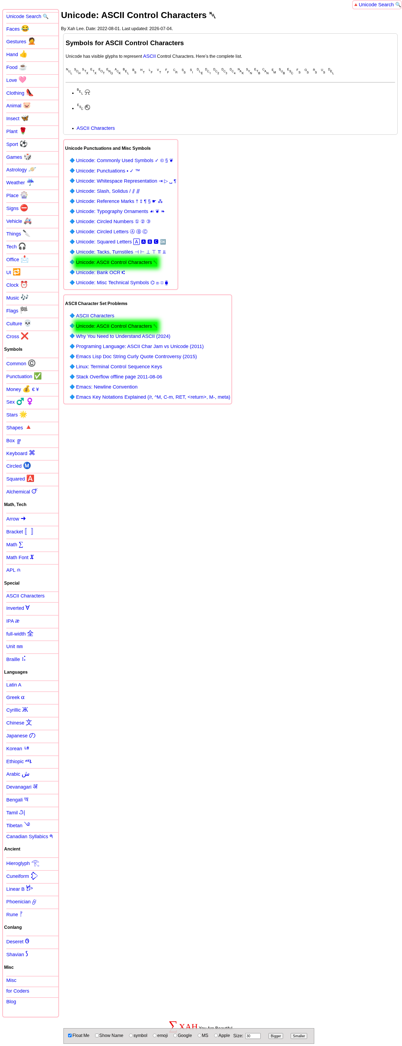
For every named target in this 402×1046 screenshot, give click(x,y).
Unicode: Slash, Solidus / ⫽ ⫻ (108, 191)
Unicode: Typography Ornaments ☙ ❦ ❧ (120, 211)
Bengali (17, 799)
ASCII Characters (96, 128)
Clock (17, 284)
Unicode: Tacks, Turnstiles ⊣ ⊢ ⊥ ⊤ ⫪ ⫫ (121, 252)
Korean (18, 748)
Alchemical (22, 491)
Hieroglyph (22, 863)
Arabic (18, 773)
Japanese (21, 735)
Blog (11, 1001)
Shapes (19, 427)
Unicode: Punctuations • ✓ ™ (108, 171)
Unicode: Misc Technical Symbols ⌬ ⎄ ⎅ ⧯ (122, 282)
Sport (17, 144)
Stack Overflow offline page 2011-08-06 (119, 377)
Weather (20, 182)
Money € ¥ (22, 389)
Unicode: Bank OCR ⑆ (100, 272)
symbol (140, 1035)
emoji (162, 1035)
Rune (14, 914)
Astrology (21, 169)
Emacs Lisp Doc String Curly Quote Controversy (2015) (136, 356)
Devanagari (21, 786)
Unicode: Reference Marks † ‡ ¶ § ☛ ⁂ (119, 201)
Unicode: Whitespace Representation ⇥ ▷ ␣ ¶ (126, 181)
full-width (20, 633)
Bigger (276, 1036)
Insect (17, 118)
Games (19, 156)
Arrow (16, 518)
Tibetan (18, 825)
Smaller (299, 1036)
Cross (17, 336)
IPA (12, 620)
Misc (11, 980)
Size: (238, 1035)
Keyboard (20, 453)
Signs (17, 208)
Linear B (19, 888)
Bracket (21, 531)
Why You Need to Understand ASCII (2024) (123, 336)
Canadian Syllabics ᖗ (29, 836)
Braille (16, 659)
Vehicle (19, 221)
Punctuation (24, 376)
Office (17, 259)
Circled (18, 465)
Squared (20, 478)
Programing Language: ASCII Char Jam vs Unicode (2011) (140, 346)
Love (16, 80)
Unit (14, 646)
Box (13, 440)
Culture (19, 323)
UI (13, 272)
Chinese (19, 722)
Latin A (13, 685)
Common (21, 363)
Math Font (20, 557)
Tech (16, 246)
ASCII (149, 56)
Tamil (15, 812)
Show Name (111, 1035)
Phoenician (21, 901)
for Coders (17, 991)
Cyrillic (17, 709)
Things (18, 233)
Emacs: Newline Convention (107, 387)
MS (205, 1035)
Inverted (18, 607)
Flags (17, 310)
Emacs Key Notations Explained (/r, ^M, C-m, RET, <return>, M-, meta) (153, 397)
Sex (20, 401)
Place (17, 195)
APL (13, 569)
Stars (16, 414)
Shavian (17, 954)
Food (16, 67)
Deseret (18, 941)
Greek (15, 697)
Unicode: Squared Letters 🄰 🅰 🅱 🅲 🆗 (121, 242)
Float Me (80, 1035)
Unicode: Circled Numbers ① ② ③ (113, 221)
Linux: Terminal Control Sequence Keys (119, 366)
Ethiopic (19, 761)
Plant (16, 131)
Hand (17, 54)
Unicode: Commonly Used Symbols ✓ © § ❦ (124, 160)
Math (14, 544)
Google (185, 1035)
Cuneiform (22, 876)
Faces (17, 28)
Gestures (21, 41)
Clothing (20, 92)
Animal (18, 105)
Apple (224, 1035)
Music (17, 297)
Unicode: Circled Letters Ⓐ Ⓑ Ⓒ (111, 231)
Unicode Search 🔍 (380, 4)
